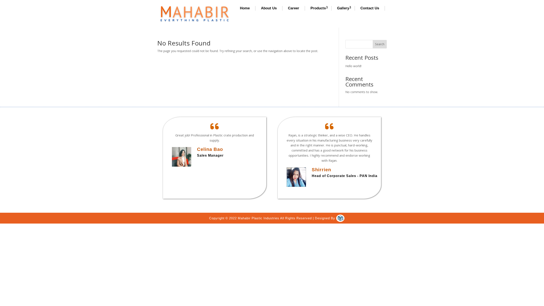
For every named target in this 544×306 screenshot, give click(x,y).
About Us (269, 8)
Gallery (343, 8)
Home (245, 8)
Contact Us (369, 8)
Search (379, 44)
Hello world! (353, 66)
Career (293, 8)
